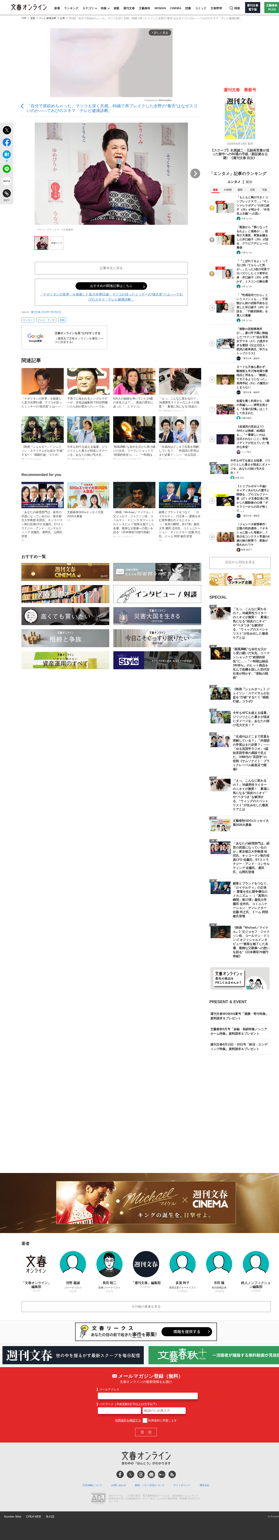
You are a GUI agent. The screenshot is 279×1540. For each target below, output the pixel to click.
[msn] (161, 1474)
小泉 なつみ (246, 218)
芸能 (62, 320)
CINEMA (175, 8)
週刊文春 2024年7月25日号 (46, 312)
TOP (23, 18)
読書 (188, 8)
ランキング (71, 8)
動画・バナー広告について (149, 1485)
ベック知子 (246, 452)
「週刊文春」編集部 (250, 358)
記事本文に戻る (111, 268)
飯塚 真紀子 (246, 549)
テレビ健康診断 (47, 18)
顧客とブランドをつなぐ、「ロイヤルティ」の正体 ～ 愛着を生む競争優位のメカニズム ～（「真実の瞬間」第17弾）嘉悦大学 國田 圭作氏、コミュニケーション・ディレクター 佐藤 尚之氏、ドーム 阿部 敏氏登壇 (180, 526)
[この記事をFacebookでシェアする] (6, 143)
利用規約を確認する (128, 1420)
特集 (104, 8)
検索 (237, 8)
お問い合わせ (118, 1485)
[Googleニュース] (151, 1474)
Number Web (12, 1516)
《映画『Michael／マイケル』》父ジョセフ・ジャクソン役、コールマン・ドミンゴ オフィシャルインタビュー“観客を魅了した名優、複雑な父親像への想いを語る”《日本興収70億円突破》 (134, 524)
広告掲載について (92, 1485)
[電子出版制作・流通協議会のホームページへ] (98, 1498)
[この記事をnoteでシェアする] (6, 182)
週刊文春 (129, 8)
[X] (130, 1474)
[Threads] (141, 1474)
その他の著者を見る (146, 1306)
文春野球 (216, 8)
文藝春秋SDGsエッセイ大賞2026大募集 (85, 516)
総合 (249, 182)
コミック (200, 8)
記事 (62, 18)
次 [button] (195, 173)
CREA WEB (33, 1516)
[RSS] (172, 1474)
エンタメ (28, 320)
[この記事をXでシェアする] (6, 131)
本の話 (50, 1516)
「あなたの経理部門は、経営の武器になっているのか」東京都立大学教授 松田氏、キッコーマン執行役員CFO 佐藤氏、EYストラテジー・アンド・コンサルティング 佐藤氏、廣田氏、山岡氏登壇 (42, 526)
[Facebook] (120, 1474)
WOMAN (160, 8)
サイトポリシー (182, 1485)
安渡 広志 (239, 478)
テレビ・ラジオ (46, 320)
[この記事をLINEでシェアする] (6, 169)
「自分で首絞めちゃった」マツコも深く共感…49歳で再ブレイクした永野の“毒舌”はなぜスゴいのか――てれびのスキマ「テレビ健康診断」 (112, 108)
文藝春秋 (144, 8)
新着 (57, 8)
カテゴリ (88, 8)
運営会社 (204, 1485)
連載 (116, 8)
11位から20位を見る (240, 562)
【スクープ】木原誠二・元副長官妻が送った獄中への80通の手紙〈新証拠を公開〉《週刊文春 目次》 (240, 154)
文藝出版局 (246, 418)
